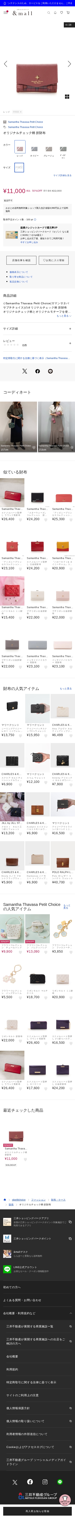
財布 (11, 1204)
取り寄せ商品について (21, 277)
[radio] (20, 150)
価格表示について (19, 272)
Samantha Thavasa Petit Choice (25, 122)
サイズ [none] (6, 167)
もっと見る (63, 315)
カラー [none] (6, 144)
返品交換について (19, 281)
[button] (37, 64)
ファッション (38, 1199)
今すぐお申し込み (29, 242)
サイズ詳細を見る (62, 175)
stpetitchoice (19, 1199)
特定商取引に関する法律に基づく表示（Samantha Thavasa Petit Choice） (35, 358)
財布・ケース (58, 1199)
